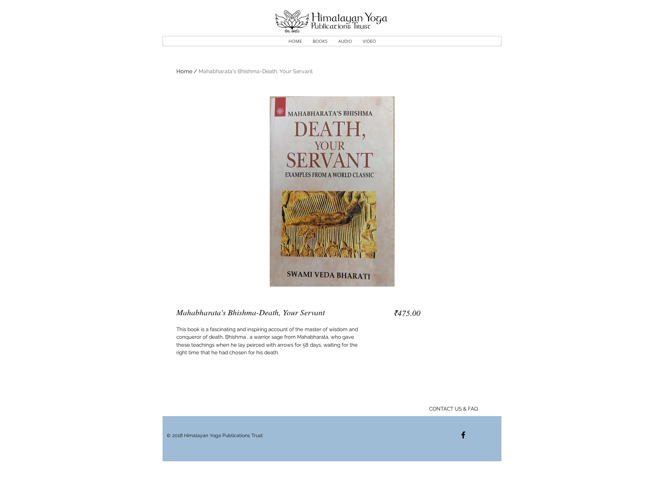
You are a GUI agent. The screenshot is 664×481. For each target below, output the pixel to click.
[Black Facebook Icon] (463, 435)
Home (184, 71)
